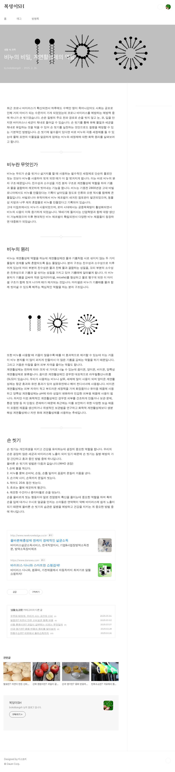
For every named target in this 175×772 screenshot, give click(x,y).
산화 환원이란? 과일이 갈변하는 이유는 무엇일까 (36, 624)
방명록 (35, 18)
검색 (160, 6)
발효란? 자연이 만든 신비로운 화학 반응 (31, 620)
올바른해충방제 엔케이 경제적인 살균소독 (39, 540)
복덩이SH (14, 6)
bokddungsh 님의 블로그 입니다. (25, 707)
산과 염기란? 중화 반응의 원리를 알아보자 (33, 628)
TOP (168, 760)
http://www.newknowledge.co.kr (28, 535)
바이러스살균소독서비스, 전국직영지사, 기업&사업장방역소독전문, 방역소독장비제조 (49, 547)
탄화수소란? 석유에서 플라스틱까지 (29, 633)
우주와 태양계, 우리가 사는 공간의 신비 (31, 615)
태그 (19, 18)
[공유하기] (20, 592)
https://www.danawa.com (24, 560)
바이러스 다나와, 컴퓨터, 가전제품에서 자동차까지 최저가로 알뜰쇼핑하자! (50, 571)
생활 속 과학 (17, 609)
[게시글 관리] (24, 592)
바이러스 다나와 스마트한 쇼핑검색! (35, 565)
